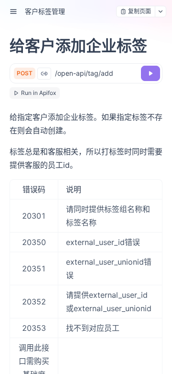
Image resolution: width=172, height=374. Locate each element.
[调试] (150, 73)
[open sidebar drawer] (13, 11)
